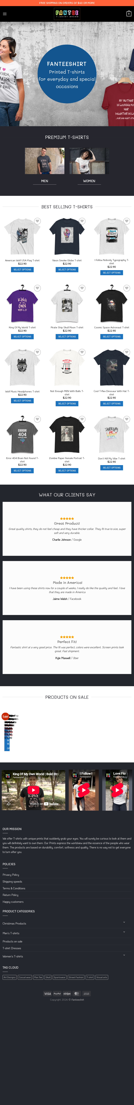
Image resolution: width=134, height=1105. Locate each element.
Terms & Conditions (14, 888)
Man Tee (38, 977)
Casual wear (25, 977)
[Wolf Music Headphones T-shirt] (22, 367)
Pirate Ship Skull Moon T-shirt (67, 327)
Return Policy (10, 895)
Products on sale (12, 941)
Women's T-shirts (13, 956)
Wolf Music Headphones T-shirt (22, 391)
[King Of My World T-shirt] (22, 303)
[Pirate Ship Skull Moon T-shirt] (67, 303)
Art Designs (10, 977)
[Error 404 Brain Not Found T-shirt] (22, 434)
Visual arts (101, 977)
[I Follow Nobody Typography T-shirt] (111, 236)
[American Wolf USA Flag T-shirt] (22, 236)
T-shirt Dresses (12, 948)
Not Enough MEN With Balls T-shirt (67, 393)
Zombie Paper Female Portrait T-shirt (67, 460)
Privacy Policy (11, 874)
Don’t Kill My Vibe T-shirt (111, 458)
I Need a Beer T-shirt (7, 724)
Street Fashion (76, 977)
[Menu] (5, 14)
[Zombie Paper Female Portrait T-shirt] (67, 434)
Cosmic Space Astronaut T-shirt (111, 327)
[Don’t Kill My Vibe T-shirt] (111, 434)
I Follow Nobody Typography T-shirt (112, 261)
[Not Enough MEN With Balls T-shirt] (67, 367)
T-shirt (90, 977)
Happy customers (13, 901)
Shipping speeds (12, 881)
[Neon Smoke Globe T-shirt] (67, 236)
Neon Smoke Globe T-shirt (67, 260)
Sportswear (59, 977)
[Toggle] (124, 922)
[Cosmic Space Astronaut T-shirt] (111, 303)
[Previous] (3, 732)
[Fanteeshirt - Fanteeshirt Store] (67, 14)
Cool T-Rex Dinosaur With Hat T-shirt (112, 393)
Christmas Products (14, 923)
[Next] (13, 732)
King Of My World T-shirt (22, 327)
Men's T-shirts (11, 933)
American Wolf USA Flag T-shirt (22, 260)
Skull (48, 977)
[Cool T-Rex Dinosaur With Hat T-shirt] (111, 367)
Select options (22, 269)
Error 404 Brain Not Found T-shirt (22, 460)
